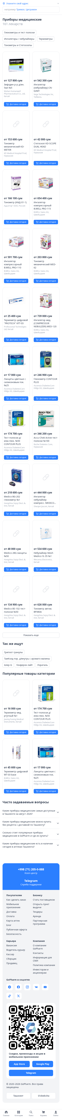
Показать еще (31, 635)
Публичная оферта (16, 929)
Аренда (37, 916)
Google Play (42, 1063)
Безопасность (13, 933)
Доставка (11, 911)
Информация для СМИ (42, 959)
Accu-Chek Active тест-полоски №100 (46, 439)
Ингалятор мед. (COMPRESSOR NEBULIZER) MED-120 (45, 323)
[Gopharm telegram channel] (9, 987)
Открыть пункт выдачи (41, 906)
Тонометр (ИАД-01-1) (15, 202)
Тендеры (37, 911)
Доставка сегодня (18, 104)
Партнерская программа (40, 922)
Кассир (10, 954)
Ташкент (18, 1095)
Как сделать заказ (16, 899)
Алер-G (8, 664)
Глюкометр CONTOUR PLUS (45, 380)
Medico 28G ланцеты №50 (15, 554)
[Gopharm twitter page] (18, 996)
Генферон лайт (24, 664)
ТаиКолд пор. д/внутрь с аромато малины (27, 658)
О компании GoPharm (39, 947)
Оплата (10, 916)
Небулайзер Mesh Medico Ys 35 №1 (43, 554)
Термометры (46, 38)
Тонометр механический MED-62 (45, 264)
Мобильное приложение (13, 906)
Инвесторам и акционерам (40, 971)
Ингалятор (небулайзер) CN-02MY (43, 87)
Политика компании (44, 965)
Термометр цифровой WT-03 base (16, 773)
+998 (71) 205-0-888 (31, 869)
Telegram (31, 881)
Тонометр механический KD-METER (14, 146)
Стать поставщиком (44, 899)
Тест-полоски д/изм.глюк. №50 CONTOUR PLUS (12, 441)
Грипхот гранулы (13, 652)
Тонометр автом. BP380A (43, 610)
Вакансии (11, 945)
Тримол (20, 9)
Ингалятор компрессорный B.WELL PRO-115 (42, 205)
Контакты (38, 953)
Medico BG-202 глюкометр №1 (12, 498)
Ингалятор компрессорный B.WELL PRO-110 (13, 264)
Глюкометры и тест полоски (19, 32)
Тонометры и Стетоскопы (18, 45)
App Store (19, 1063)
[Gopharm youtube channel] (45, 987)
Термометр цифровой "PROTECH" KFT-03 (16, 322)
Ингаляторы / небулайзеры (19, 38)
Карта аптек (13, 920)
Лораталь (42, 664)
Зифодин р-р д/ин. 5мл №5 (14, 86)
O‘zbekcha (43, 1095)
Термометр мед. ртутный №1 (12, 714)
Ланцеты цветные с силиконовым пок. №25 (15, 382)
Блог (8, 925)
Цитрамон (31, 9)
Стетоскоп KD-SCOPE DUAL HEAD (45, 145)
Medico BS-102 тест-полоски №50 (15, 610)
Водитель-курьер (15, 949)
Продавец (11, 963)
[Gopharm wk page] (36, 987)
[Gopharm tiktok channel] (9, 996)
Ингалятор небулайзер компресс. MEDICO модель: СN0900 (44, 500)
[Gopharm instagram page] (27, 987)
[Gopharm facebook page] (18, 987)
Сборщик (11, 958)
